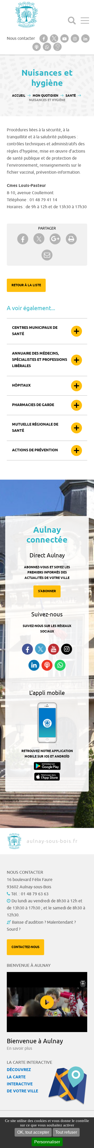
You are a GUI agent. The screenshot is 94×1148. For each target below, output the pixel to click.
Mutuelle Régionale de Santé (35, 427)
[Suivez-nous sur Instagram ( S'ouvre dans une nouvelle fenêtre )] (66, 649)
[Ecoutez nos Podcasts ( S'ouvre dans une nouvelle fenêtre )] (47, 665)
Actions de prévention (35, 450)
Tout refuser (66, 1132)
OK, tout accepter (33, 1132)
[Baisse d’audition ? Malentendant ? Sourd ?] (57, 47)
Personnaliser (47, 1142)
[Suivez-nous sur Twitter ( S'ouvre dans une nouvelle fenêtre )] (40, 649)
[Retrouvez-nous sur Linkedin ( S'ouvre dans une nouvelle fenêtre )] (33, 665)
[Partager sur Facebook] (22, 238)
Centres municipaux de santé (34, 331)
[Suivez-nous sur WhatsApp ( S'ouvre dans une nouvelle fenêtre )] (60, 665)
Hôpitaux (21, 385)
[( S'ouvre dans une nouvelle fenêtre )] (43, 38)
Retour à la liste (26, 285)
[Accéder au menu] (84, 20)
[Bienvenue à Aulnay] (47, 1002)
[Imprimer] (71, 238)
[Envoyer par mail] (47, 255)
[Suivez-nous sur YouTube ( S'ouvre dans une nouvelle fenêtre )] (53, 649)
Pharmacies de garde (33, 405)
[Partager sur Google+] (55, 238)
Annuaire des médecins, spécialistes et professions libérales (39, 360)
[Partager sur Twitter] (38, 238)
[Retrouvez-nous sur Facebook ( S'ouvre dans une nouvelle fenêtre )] (27, 649)
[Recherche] (71, 20)
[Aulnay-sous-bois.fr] (26, 15)
